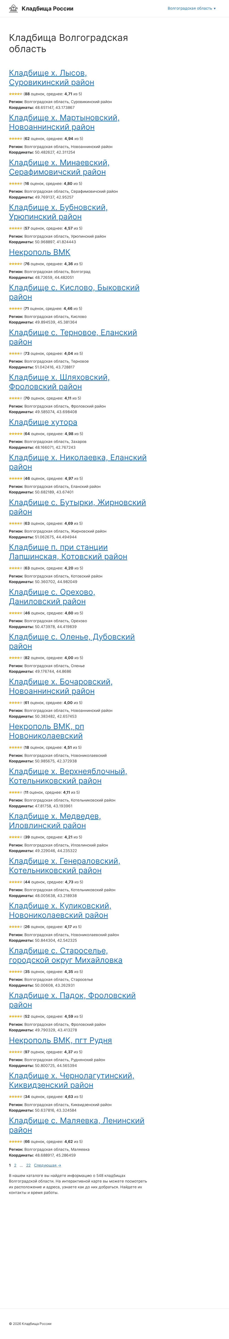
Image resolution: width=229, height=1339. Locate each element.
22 (29, 1165)
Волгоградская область (190, 8)
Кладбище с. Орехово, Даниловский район (52, 596)
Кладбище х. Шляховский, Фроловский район (59, 381)
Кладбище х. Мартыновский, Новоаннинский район (64, 122)
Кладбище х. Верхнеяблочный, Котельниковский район (68, 775)
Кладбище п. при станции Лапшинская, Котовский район (68, 551)
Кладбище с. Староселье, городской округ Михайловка (66, 955)
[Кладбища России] (13, 8)
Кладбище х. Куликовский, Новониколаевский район (60, 910)
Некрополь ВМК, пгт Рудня (60, 1040)
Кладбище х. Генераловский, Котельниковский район (64, 865)
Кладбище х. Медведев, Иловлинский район (55, 820)
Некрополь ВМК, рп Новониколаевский (46, 730)
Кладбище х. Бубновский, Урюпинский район (58, 211)
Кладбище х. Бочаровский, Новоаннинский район (61, 686)
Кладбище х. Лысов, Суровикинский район (51, 77)
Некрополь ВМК (39, 252)
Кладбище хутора (43, 422)
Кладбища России (47, 8)
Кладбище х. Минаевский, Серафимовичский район (59, 167)
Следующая (47, 1165)
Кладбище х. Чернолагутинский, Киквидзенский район (71, 1080)
